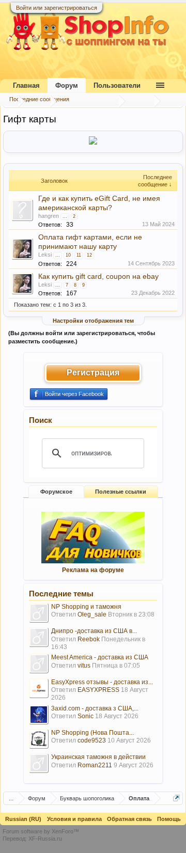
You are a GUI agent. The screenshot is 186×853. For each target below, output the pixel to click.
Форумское (56, 491)
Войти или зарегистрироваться (56, 8)
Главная (26, 85)
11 (78, 255)
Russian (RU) (23, 819)
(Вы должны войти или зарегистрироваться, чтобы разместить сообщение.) (81, 337)
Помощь (169, 819)
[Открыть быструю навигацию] (176, 798)
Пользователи (117, 85)
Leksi (45, 254)
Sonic (86, 716)
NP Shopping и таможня (86, 606)
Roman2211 (95, 765)
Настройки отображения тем (93, 321)
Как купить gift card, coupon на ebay (98, 276)
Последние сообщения (39, 99)
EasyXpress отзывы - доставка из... (102, 682)
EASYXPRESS (98, 689)
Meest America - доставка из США (99, 657)
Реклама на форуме (93, 570)
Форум (66, 85)
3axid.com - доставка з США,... (94, 708)
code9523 (92, 740)
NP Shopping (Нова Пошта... (92, 732)
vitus (84, 665)
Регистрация (93, 372)
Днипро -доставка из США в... (94, 631)
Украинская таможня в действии (98, 757)
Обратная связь (129, 819)
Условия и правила (74, 819)
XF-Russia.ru (45, 838)
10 (68, 255)
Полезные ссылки (120, 491)
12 (89, 255)
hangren (48, 216)
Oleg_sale (92, 614)
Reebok (89, 639)
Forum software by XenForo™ (41, 831)
